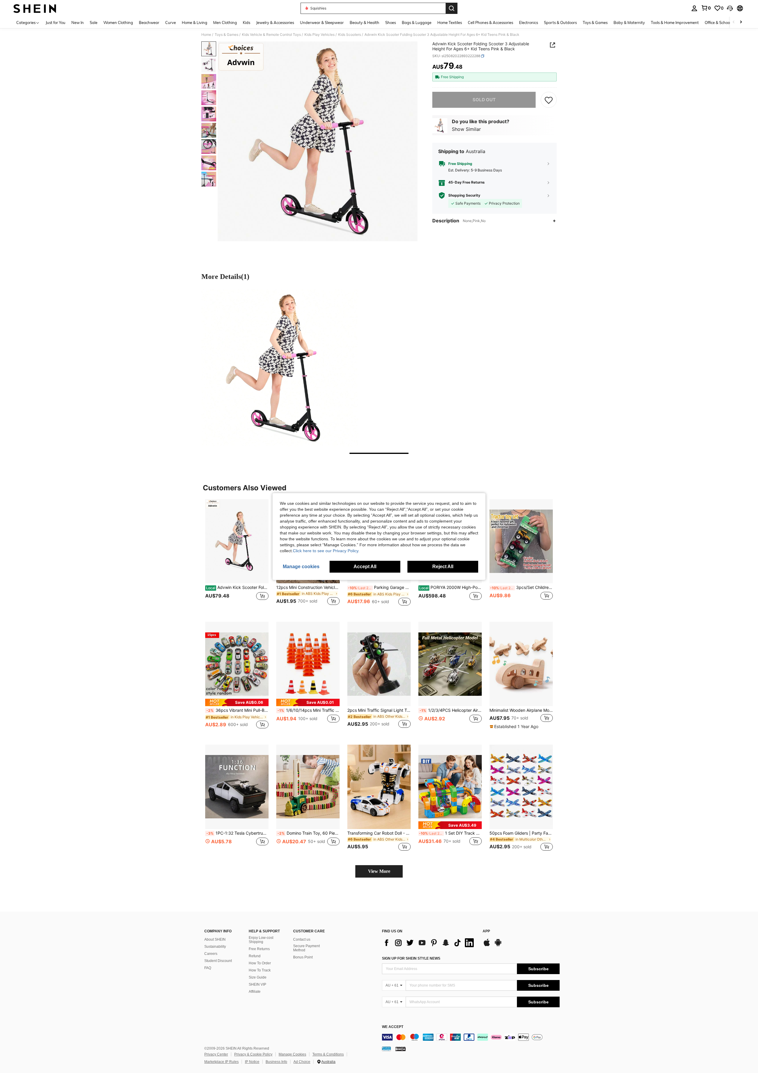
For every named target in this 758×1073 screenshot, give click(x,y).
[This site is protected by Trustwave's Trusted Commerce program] (386, 1049)
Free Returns (259, 949)
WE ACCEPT (392, 1027)
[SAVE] (549, 100)
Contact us (301, 939)
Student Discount (218, 961)
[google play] (498, 945)
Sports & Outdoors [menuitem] (560, 22)
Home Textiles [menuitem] (449, 22)
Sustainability (215, 947)
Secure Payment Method (306, 948)
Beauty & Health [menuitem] (364, 22)
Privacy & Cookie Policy (253, 1054)
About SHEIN (215, 939)
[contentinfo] (471, 1037)
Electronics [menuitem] (528, 22)
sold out (484, 99)
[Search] (451, 8)
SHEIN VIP (257, 984)
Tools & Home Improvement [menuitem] (675, 22)
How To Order (260, 963)
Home (206, 35)
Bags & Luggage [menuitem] (416, 22)
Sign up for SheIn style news (411, 958)
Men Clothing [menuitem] (225, 22)
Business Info (276, 1062)
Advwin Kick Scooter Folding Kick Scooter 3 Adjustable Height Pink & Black (237, 587)
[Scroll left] (734, 22)
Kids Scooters (349, 35)
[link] (706, 8)
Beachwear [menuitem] (149, 22)
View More (379, 871)
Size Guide (257, 977)
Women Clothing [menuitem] (118, 22)
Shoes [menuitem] (390, 22)
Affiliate (255, 992)
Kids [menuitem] (246, 22)
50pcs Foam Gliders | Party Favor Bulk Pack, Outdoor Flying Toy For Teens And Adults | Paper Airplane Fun (521, 833)
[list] (429, 942)
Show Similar (466, 128)
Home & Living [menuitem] (194, 22)
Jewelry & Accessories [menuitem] (275, 22)
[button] (729, 8)
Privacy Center (216, 1054)
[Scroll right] (741, 22)
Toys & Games (226, 35)
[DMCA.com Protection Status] (400, 1049)
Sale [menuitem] (93, 22)
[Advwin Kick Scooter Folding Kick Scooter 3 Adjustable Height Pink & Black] (237, 541)
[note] (237, 702)
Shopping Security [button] (464, 195)
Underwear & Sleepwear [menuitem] (322, 22)
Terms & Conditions (328, 1054)
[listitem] (237, 556)
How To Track (260, 970)
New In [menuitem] (77, 22)
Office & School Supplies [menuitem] (726, 22)
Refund (255, 956)
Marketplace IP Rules (221, 1062)
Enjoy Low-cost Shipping (261, 940)
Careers (210, 954)
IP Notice (252, 1062)
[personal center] (694, 8)
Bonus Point (303, 957)
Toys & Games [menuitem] (595, 22)
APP (486, 931)
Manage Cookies (292, 1054)
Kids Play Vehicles (319, 35)
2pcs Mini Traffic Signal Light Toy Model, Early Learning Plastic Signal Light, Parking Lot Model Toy (379, 710)
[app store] (487, 945)
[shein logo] (34, 8)
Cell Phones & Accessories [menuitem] (490, 22)
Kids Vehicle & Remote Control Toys (271, 35)
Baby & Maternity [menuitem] (629, 22)
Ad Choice (301, 1062)
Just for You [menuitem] (55, 22)
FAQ (207, 968)
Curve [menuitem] (170, 22)
